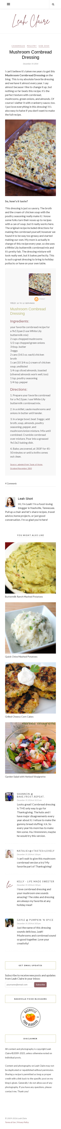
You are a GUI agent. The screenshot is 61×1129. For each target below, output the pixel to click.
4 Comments (11, 483)
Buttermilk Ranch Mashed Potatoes (24, 596)
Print (42, 299)
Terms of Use (10, 1122)
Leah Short (25, 498)
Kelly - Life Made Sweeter (35, 881)
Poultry (32, 46)
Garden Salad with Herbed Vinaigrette (25, 776)
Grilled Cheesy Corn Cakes (19, 716)
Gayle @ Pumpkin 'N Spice (35, 920)
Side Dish (44, 46)
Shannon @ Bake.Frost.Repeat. (31, 795)
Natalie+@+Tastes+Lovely (36, 850)
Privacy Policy (23, 1122)
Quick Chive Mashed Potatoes (21, 656)
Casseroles (18, 46)
